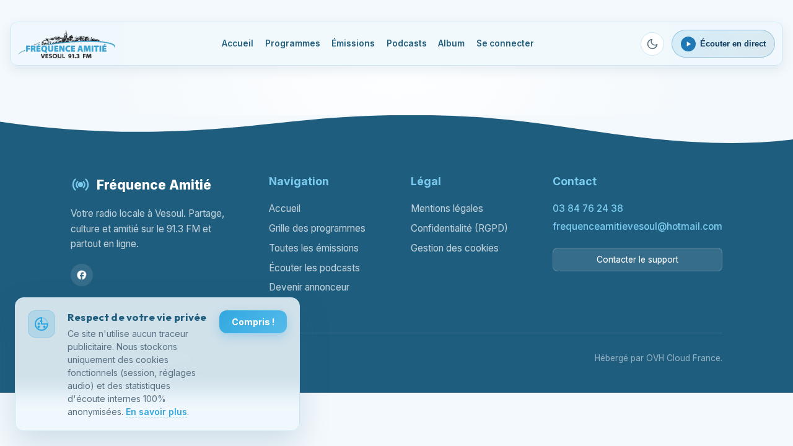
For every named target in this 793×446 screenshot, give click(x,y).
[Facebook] (82, 275)
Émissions (353, 43)
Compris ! (253, 322)
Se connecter (505, 43)
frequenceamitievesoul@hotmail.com (637, 226)
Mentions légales (447, 208)
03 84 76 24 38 (588, 208)
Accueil (237, 43)
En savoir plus (156, 411)
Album (451, 43)
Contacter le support (637, 260)
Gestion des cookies (455, 248)
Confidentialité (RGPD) (459, 228)
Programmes (292, 43)
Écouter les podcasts (314, 268)
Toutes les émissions (314, 248)
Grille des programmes (317, 228)
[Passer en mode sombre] (652, 44)
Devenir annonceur (309, 287)
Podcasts (407, 43)
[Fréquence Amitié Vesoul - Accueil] (67, 44)
